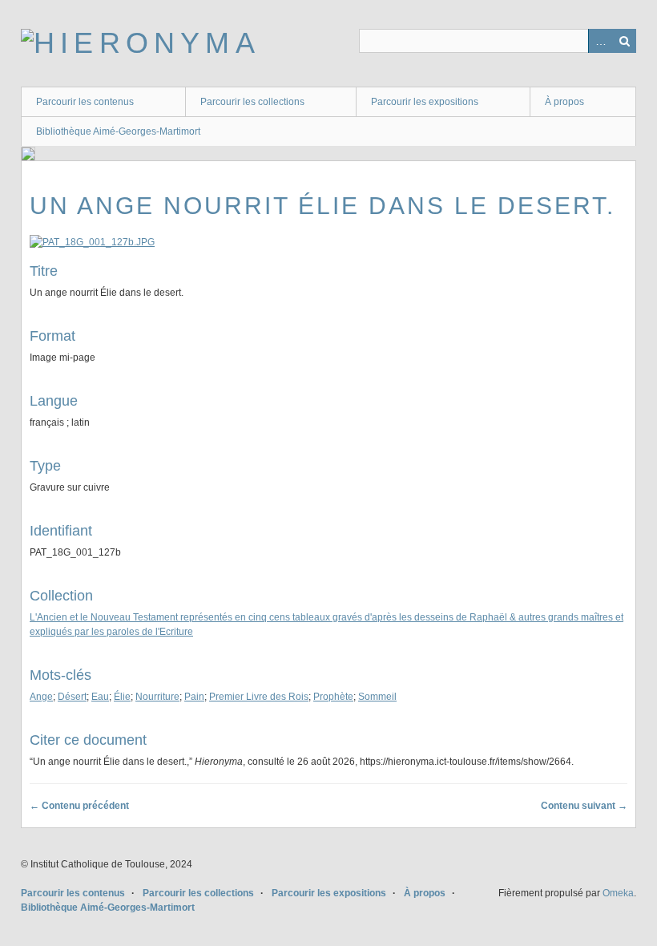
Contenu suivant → (584, 805)
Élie (122, 696)
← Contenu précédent (79, 805)
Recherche (624, 41)
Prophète (333, 696)
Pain (194, 696)
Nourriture (157, 696)
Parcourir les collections (252, 101)
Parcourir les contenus (85, 101)
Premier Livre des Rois (258, 696)
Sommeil (377, 696)
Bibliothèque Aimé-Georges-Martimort (118, 131)
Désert (72, 696)
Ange (41, 696)
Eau (100, 696)
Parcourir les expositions (424, 101)
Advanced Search (600, 41)
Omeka (618, 893)
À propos (564, 101)
